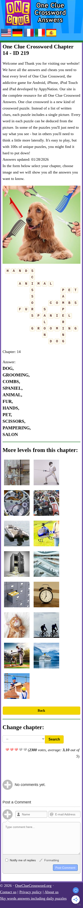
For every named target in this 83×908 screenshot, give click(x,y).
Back (41, 710)
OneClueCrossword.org (33, 885)
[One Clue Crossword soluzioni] (40, 36)
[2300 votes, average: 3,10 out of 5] (7, 749)
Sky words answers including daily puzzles (33, 898)
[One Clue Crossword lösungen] (17, 36)
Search (54, 739)
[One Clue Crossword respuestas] (51, 36)
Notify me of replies (22, 860)
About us (51, 892)
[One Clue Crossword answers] (6, 36)
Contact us (8, 892)
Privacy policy (30, 892)
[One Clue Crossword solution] (29, 36)
